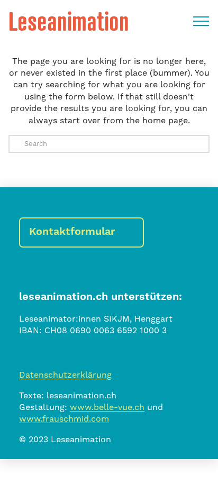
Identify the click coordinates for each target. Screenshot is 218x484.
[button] (201, 21)
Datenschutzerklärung (65, 375)
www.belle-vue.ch (107, 407)
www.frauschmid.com (64, 419)
